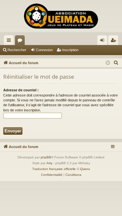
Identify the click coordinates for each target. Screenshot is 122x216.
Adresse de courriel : (21, 90)
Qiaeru (85, 169)
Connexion (44, 50)
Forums (21, 41)
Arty (49, 163)
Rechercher (16, 50)
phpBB (46, 157)
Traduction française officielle (54, 169)
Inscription (70, 50)
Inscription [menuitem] (114, 41)
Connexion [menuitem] (103, 41)
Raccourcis (10, 41)
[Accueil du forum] (61, 16)
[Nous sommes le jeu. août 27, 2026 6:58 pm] (108, 63)
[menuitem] (116, 62)
